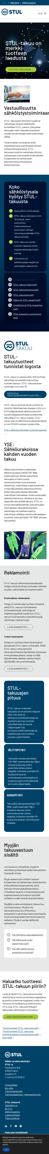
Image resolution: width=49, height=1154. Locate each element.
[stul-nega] (13, 1053)
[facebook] (11, 1126)
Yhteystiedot (11, 1085)
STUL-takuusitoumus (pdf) (25, 289)
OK (6, 1150)
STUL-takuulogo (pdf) (23, 295)
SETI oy (8, 1108)
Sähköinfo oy (11, 1105)
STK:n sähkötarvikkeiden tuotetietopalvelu (25, 430)
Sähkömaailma (29, 2)
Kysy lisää (7, 1037)
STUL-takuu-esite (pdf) (24, 279)
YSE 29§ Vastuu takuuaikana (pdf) (27, 934)
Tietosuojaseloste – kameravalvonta (23, 1094)
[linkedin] (6, 1126)
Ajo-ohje (9, 1088)
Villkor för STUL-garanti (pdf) (26, 300)
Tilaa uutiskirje (12, 1118)
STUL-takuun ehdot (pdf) (25, 284)
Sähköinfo (14, 2)
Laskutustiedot (12, 1115)
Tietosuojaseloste (14, 1091)
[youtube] (16, 1126)
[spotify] (21, 1126)
